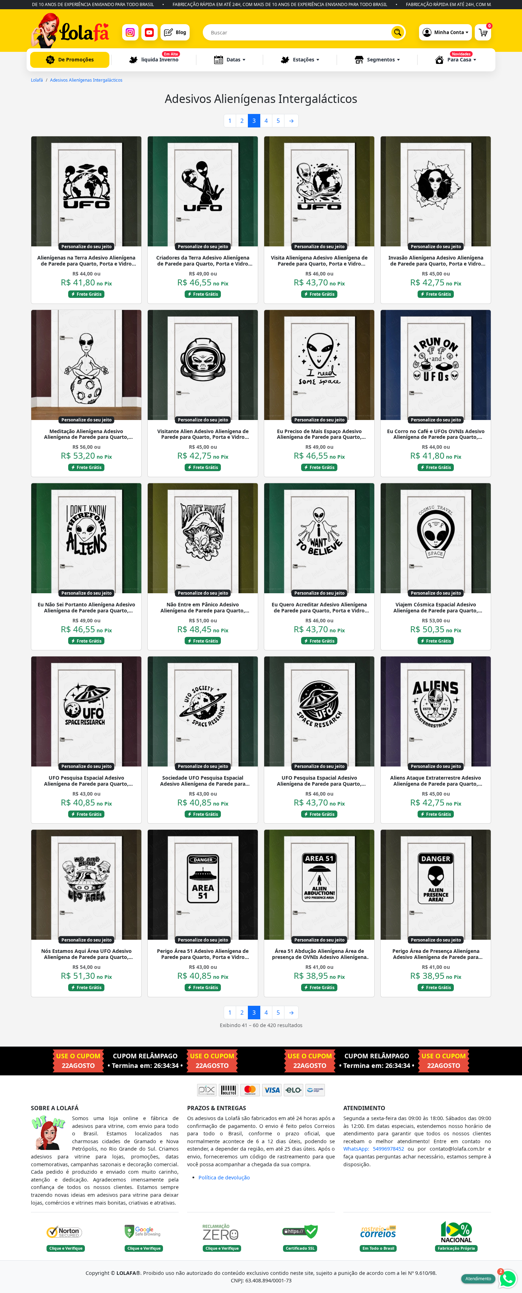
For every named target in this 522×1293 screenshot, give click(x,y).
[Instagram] (130, 32)
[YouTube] (149, 32)
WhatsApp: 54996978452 (373, 1148)
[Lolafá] (70, 32)
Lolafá (37, 80)
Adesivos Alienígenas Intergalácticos (86, 80)
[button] (230, 60)
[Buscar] (397, 32)
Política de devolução (224, 1177)
